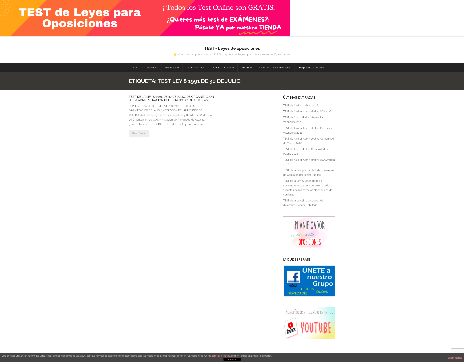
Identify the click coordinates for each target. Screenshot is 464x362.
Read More (138, 133)
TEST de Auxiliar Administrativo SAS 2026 (307, 111)
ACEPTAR (232, 359)
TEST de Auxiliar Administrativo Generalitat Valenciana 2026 (308, 130)
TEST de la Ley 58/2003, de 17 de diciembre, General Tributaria (303, 203)
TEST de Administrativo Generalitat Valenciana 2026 (303, 119)
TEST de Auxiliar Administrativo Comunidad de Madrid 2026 (308, 141)
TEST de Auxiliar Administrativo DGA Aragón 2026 (309, 162)
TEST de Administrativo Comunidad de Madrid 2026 (306, 151)
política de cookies (221, 356)
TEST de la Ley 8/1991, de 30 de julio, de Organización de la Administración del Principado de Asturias (171, 98)
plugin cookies (455, 358)
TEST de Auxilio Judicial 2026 (300, 105)
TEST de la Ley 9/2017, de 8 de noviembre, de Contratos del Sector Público (308, 172)
